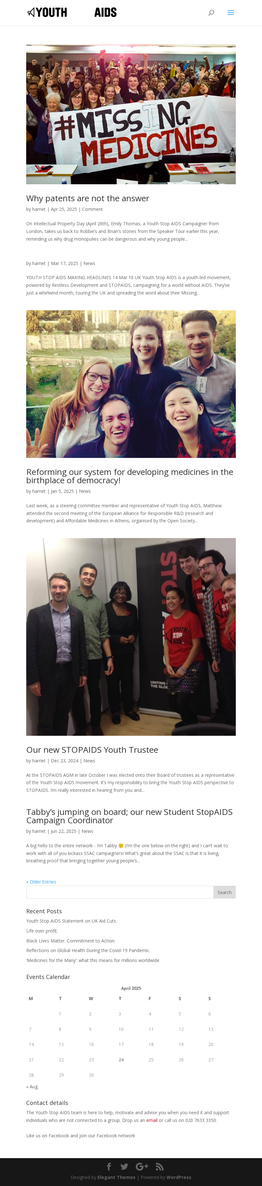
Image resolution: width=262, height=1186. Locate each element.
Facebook (59, 1135)
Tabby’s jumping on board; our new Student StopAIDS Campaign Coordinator (129, 816)
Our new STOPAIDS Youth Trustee (92, 749)
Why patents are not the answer (87, 198)
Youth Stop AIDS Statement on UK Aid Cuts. (71, 921)
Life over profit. (42, 931)
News (89, 263)
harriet (39, 209)
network (126, 1135)
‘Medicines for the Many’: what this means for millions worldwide (92, 960)
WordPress (178, 1177)
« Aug (32, 1086)
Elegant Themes (116, 1177)
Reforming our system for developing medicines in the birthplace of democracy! (129, 476)
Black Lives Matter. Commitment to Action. (70, 941)
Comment (92, 209)
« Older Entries (41, 882)
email (152, 1120)
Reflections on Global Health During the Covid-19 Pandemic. (88, 950)
